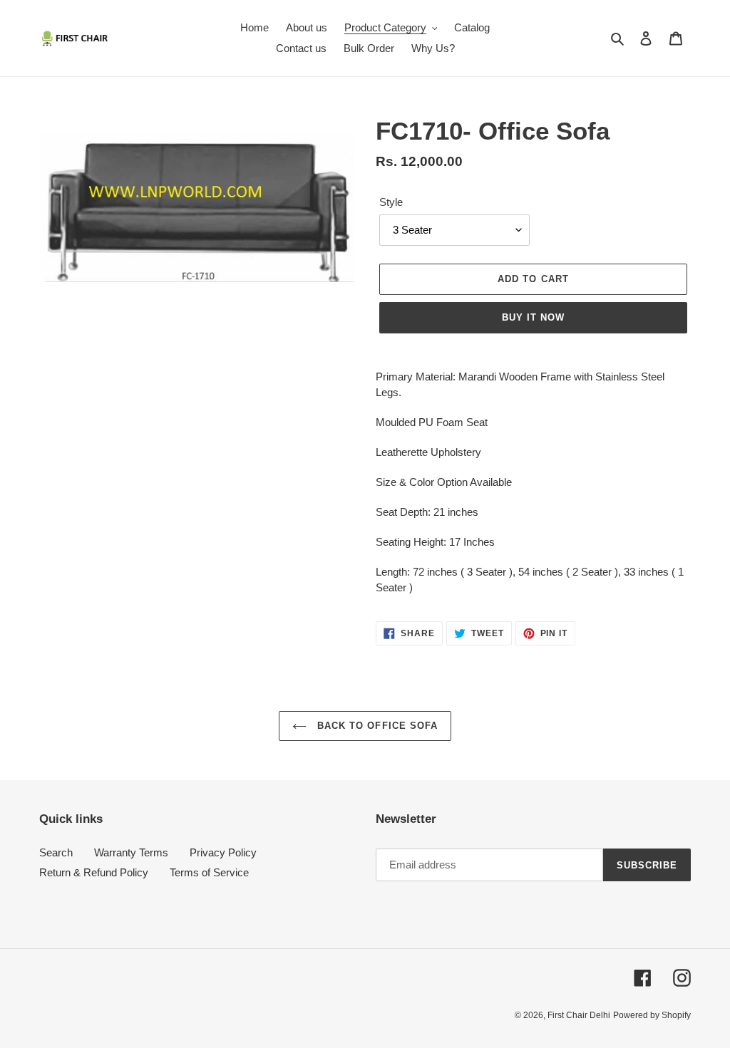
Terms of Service (209, 872)
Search (56, 852)
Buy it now (533, 317)
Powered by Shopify (652, 1015)
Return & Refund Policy (93, 872)
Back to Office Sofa (376, 725)
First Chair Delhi (579, 1015)
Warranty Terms (131, 852)
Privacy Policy (223, 852)
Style (391, 202)
